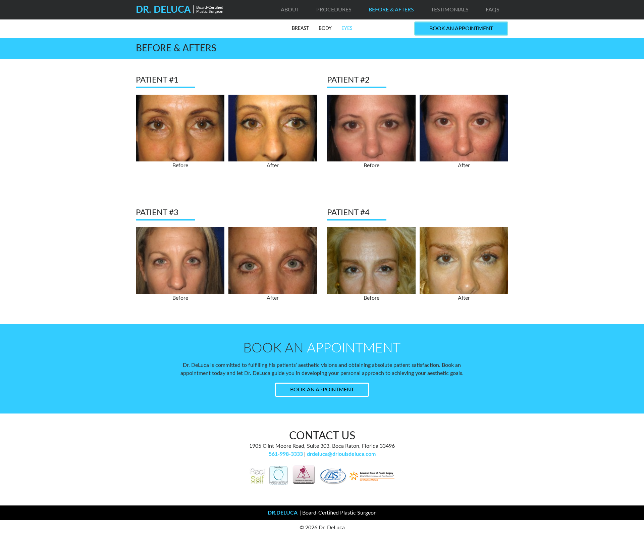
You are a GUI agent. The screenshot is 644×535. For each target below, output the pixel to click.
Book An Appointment (461, 28)
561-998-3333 (286, 454)
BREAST (300, 28)
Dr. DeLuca (179, 9)
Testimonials (450, 9)
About (290, 9)
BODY (325, 28)
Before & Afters (391, 9)
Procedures (334, 9)
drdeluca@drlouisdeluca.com (341, 454)
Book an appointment (322, 389)
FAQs (492, 9)
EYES (347, 28)
